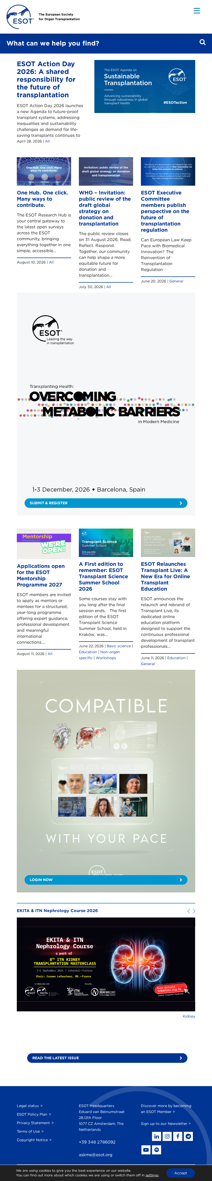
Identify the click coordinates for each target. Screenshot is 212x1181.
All (47, 141)
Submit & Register (48, 503)
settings (152, 1175)
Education (88, 652)
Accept (180, 1173)
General (176, 281)
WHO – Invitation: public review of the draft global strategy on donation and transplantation (105, 208)
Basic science (119, 646)
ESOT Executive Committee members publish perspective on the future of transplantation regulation (165, 211)
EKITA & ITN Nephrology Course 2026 (57, 910)
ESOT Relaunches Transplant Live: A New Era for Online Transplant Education (165, 576)
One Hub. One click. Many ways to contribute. (42, 199)
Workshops (106, 658)
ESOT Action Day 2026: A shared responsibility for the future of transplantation (46, 79)
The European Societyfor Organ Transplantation (59, 16)
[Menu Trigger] (196, 10)
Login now (41, 880)
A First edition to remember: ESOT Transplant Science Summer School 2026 (103, 576)
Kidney (189, 1016)
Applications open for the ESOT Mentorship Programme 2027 (41, 575)
